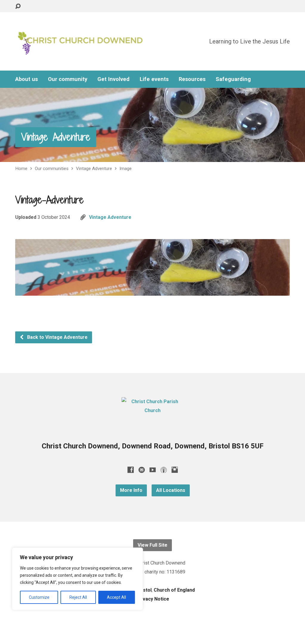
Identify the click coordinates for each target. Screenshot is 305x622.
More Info (131, 490)
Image (125, 168)
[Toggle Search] (18, 6)
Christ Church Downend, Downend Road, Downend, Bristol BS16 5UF (153, 446)
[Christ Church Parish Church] (152, 410)
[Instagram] (175, 470)
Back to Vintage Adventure (57, 337)
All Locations (170, 490)
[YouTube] (153, 470)
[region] (77, 579)
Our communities (52, 168)
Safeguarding (233, 79)
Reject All (78, 597)
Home (21, 168)
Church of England (174, 590)
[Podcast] (164, 470)
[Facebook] (130, 470)
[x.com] (142, 470)
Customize (39, 597)
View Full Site (152, 545)
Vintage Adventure (55, 137)
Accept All (116, 597)
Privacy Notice (152, 599)
